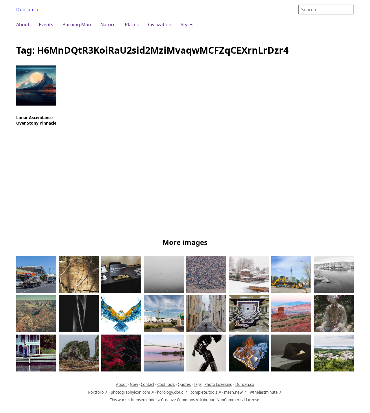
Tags (197, 384)
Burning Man (76, 24)
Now (134, 384)
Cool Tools (166, 384)
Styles (187, 24)
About (22, 24)
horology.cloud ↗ (172, 392)
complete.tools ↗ (205, 392)
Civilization (159, 24)
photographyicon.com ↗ (132, 392)
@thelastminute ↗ (265, 392)
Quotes (184, 384)
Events (46, 24)
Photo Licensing (218, 384)
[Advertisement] (185, 187)
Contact (147, 384)
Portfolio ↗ (98, 392)
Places (132, 24)
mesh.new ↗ (235, 392)
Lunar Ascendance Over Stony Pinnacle (36, 120)
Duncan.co (28, 9)
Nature (108, 24)
